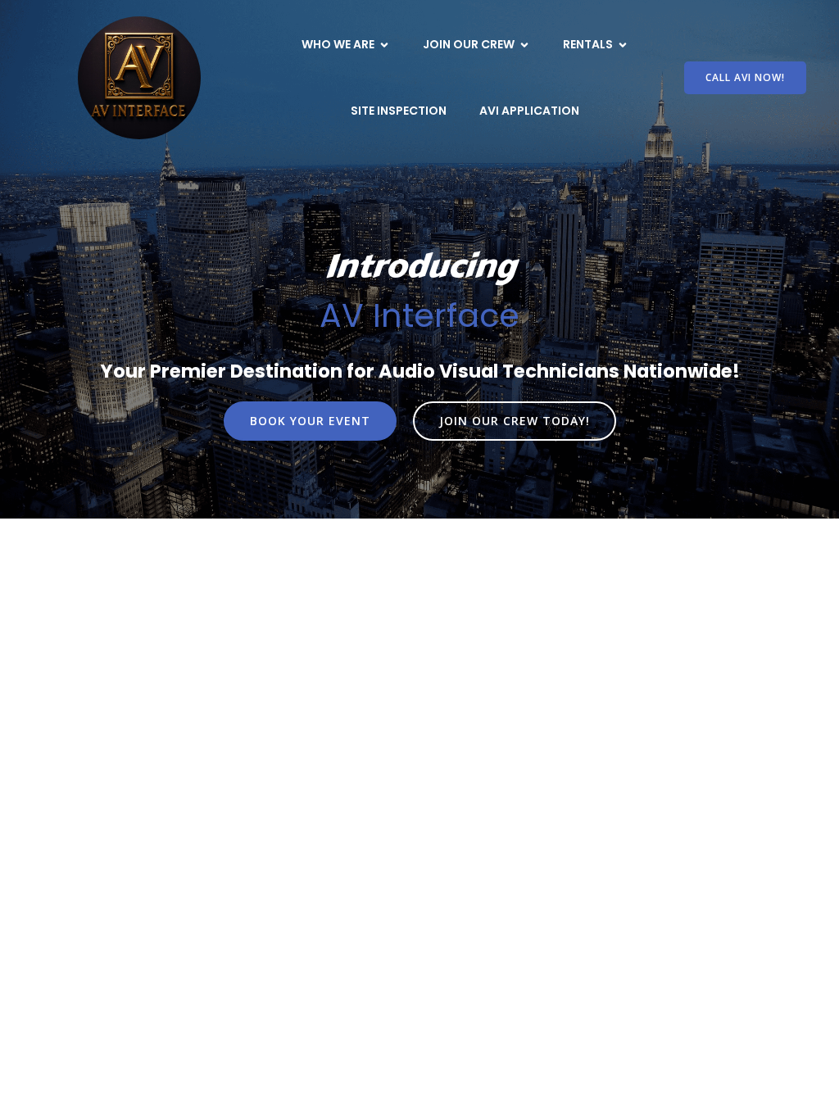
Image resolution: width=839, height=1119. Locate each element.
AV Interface (419, 315)
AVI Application (529, 110)
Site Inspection (399, 110)
